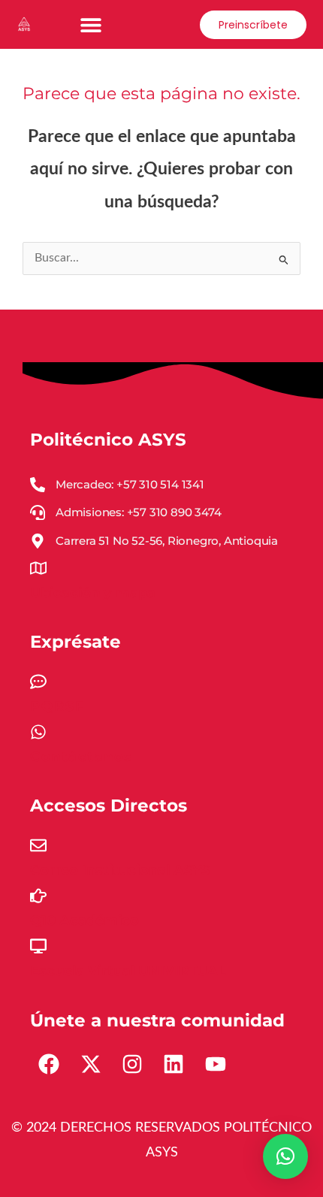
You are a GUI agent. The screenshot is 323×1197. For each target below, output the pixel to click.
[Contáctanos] (38, 732)
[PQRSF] (38, 681)
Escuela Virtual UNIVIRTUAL (128, 971)
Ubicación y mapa (92, 593)
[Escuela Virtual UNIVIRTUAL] (38, 946)
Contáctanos (81, 756)
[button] (91, 24)
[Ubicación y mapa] (38, 568)
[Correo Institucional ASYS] (38, 845)
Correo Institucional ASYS (120, 870)
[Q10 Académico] (38, 895)
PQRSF (58, 706)
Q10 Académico (84, 920)
